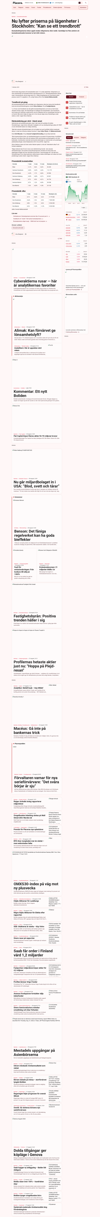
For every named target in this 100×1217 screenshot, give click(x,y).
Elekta (20, 910)
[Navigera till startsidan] (18, 3)
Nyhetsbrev (83, 7)
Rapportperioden (23, 658)
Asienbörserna (22, 1047)
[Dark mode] (79, 3)
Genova (23, 1147)
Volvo (20, 924)
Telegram (20, 7)
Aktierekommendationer (25, 899)
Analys (27, 7)
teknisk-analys (25, 346)
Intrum (20, 1063)
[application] (76, 194)
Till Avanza (67, 7)
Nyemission (24, 827)
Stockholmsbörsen (23, 880)
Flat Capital (22, 434)
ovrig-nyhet (16, 827)
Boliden (23, 388)
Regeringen (22, 1091)
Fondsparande (27, 774)
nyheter (14, 16)
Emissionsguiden (24, 563)
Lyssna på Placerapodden (73, 289)
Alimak (23, 327)
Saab (20, 686)
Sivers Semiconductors (24, 1005)
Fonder (39, 7)
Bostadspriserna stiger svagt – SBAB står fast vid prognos (29, 221)
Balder (20, 1165)
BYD (20, 839)
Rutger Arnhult (22, 799)
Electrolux (47, 563)
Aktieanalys (17, 327)
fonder (20, 774)
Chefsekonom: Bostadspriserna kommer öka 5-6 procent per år (30, 216)
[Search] (86, 3)
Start (14, 7)
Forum (33, 7)
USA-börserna (22, 813)
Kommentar (16, 388)
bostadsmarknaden (22, 16)
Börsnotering (23, 527)
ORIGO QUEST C (23, 980)
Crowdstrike (22, 277)
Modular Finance (23, 478)
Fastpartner (22, 966)
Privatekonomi (47, 7)
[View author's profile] (25, 81)
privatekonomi (25, 725)
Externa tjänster (57, 7)
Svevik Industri (30, 1105)
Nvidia (20, 1179)
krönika (16, 527)
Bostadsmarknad (23, 612)
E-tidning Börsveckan (71, 332)
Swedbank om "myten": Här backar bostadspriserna (27, 218)
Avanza (21, 991)
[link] (37, 270)
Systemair (21, 1205)
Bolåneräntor (34, 725)
